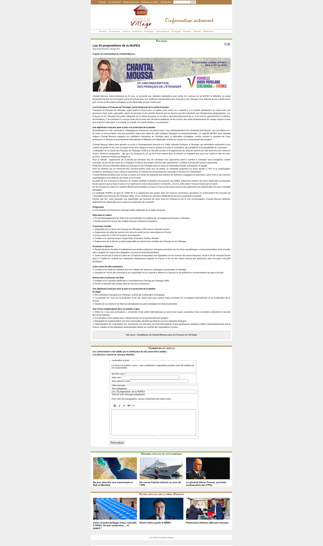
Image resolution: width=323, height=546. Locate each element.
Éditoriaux (208, 31)
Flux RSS (153, 537)
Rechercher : (167, 2)
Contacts (162, 537)
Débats (197, 31)
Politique (148, 31)
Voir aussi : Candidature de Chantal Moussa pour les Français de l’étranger (161, 335)
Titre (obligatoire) (119, 388)
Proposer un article (149, 2)
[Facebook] (225, 44)
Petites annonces (131, 2)
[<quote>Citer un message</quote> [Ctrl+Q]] (129, 405)
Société (103, 31)
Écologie (176, 31)
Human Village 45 (110, 49)
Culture (126, 31)
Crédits (170, 537)
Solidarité (137, 31)
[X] (228, 44)
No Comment (115, 2)
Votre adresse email (121, 381)
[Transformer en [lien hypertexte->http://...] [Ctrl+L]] (124, 405)
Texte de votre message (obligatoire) (128, 394)
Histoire (187, 31)
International (162, 31)
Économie (114, 31)
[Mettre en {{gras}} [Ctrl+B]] (114, 405)
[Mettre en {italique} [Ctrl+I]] (119, 405)
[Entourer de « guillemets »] (133, 405)
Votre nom (116, 377)
